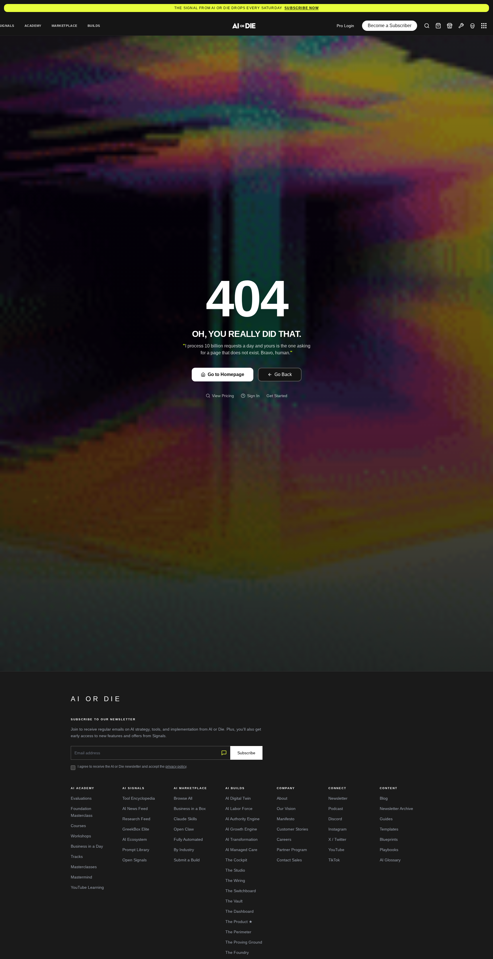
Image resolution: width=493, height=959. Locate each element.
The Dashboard (239, 911)
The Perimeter (238, 932)
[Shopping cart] (438, 26)
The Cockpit (236, 860)
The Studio (235, 870)
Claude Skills (185, 819)
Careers (284, 839)
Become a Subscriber (389, 25)
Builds (94, 25)
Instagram (337, 829)
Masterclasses (84, 866)
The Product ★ (238, 921)
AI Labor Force (238, 808)
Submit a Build (187, 860)
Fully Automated (188, 839)
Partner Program (292, 849)
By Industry (184, 849)
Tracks (77, 856)
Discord (335, 819)
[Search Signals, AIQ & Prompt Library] (427, 26)
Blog (384, 798)
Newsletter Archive (396, 808)
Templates (389, 829)
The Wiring (235, 880)
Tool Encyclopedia (138, 798)
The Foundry (237, 952)
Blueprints (389, 839)
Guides (386, 819)
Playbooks (389, 849)
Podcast (335, 808)
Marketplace (64, 25)
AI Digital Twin (238, 798)
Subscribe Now (301, 8)
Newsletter (337, 798)
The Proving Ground (243, 942)
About (282, 798)
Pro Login (345, 25)
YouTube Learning (87, 887)
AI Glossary (390, 860)
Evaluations (81, 798)
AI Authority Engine (242, 819)
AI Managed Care (241, 849)
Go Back (283, 374)
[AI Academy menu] (472, 26)
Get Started (276, 395)
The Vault (234, 901)
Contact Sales (289, 860)
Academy (33, 25)
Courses (78, 825)
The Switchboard (240, 890)
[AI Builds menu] (461, 26)
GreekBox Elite (135, 829)
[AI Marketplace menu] (449, 26)
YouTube (336, 849)
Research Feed (136, 819)
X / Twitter (337, 839)
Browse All (183, 798)
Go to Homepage (226, 374)
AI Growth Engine (241, 829)
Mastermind (81, 877)
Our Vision (286, 808)
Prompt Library (135, 849)
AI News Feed (135, 808)
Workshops (81, 836)
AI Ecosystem (134, 839)
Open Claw (184, 829)
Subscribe (246, 753)
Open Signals (134, 860)
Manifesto (285, 819)
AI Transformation (241, 839)
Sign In (253, 395)
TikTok (334, 860)
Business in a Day (87, 846)
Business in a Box (190, 808)
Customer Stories (292, 829)
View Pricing (223, 395)
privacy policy (175, 767)
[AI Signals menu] (484, 26)
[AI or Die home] (246, 26)
